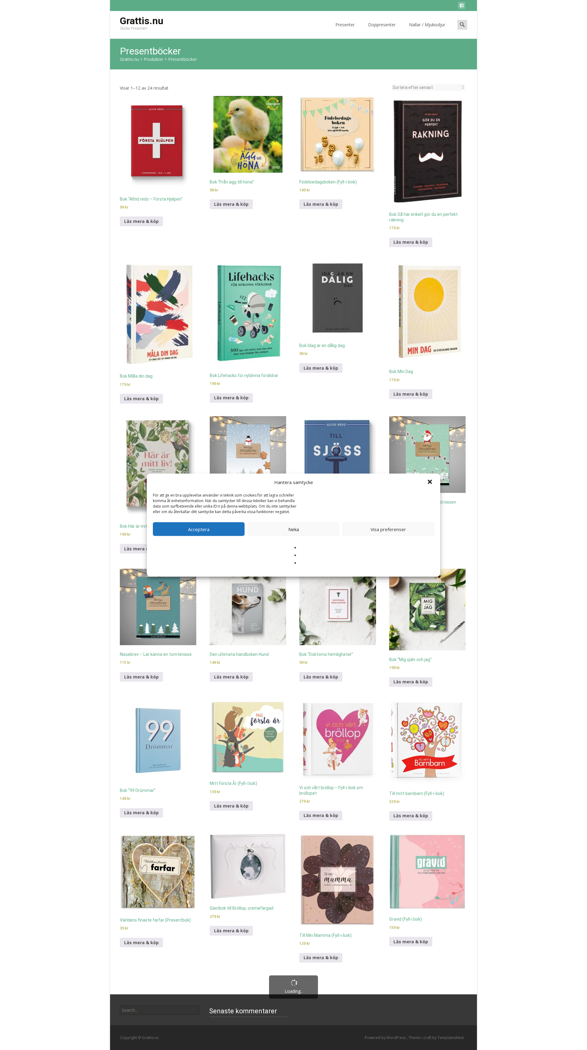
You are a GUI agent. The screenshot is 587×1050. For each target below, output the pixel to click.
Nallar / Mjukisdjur (427, 25)
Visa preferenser (388, 529)
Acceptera (198, 529)
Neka (293, 529)
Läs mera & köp (141, 221)
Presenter (345, 25)
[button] (430, 482)
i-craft (426, 1037)
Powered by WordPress (386, 1037)
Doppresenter (382, 25)
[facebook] (461, 6)
